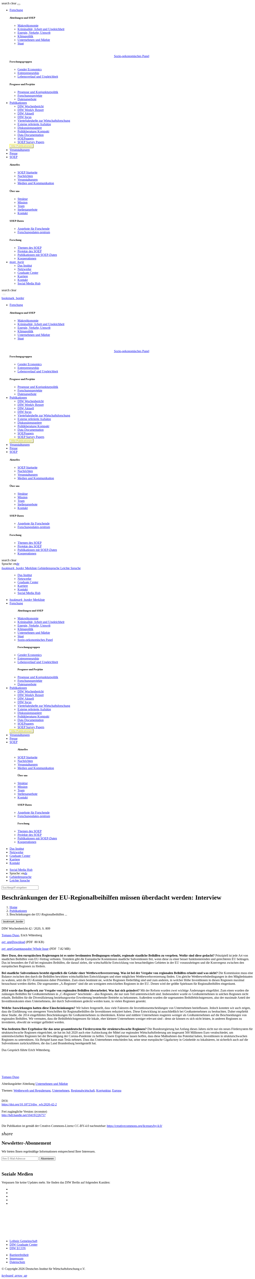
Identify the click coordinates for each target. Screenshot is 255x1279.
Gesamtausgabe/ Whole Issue (25, 948)
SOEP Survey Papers (31, 142)
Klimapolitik (25, 36)
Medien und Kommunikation (36, 183)
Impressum (16, 1258)
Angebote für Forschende (34, 228)
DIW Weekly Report (31, 110)
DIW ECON (18, 1248)
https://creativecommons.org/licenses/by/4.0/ (134, 1126)
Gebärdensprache (20, 877)
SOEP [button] (14, 157)
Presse (14, 153)
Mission (22, 202)
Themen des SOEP (30, 247)
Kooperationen (27, 258)
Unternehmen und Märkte (34, 39)
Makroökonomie (28, 25)
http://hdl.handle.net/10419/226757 (24, 1115)
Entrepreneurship (28, 73)
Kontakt (23, 213)
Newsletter (8, 1165)
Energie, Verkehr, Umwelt (34, 32)
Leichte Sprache (20, 880)
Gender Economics (30, 69)
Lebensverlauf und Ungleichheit (38, 76)
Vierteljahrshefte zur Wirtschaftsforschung (44, 120)
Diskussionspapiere (30, 127)
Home (13, 907)
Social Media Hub (29, 283)
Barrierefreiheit (19, 1255)
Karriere (23, 276)
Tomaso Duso (10, 935)
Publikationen (18, 910)
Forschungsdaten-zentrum (34, 232)
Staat (21, 43)
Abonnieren (47, 1158)
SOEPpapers (26, 138)
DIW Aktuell (26, 113)
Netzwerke (24, 269)
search (6, 3)
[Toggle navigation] (18, 4)
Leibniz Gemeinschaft (23, 1241)
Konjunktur (103, 1090)
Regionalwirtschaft (83, 1090)
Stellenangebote (27, 209)
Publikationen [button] (18, 102)
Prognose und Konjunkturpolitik (38, 92)
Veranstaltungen (20, 149)
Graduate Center (28, 272)
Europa (116, 1090)
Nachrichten (25, 176)
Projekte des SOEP (30, 251)
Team (21, 206)
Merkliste (27, 599)
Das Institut (25, 265)
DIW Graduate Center (23, 1244)
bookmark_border (13, 298)
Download (13, 942)
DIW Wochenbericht (31, 106)
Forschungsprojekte (30, 95)
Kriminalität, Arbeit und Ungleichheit (41, 29)
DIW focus (24, 117)
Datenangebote (27, 99)
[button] (9, 3)
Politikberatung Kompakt (33, 131)
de (17, 563)
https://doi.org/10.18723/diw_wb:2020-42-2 (29, 1104)
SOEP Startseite (27, 172)
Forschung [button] (16, 10)
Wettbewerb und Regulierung (32, 1090)
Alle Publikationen (21, 146)
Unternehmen (60, 1090)
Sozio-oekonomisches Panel (131, 56)
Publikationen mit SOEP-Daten (37, 255)
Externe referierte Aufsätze (34, 124)
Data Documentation (31, 135)
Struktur (23, 199)
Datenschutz (17, 1262)
